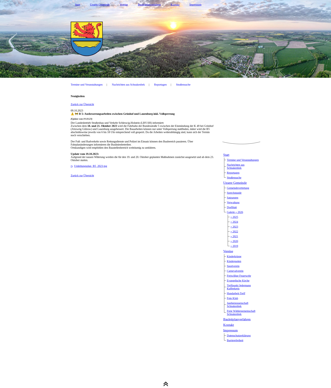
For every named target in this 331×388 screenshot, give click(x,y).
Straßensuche (183, 84)
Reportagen (160, 84)
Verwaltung (233, 202)
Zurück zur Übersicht (82, 104)
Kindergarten (234, 261)
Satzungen (232, 197)
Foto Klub (232, 298)
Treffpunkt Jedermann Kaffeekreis (239, 287)
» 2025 (234, 217)
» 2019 (234, 246)
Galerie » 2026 (235, 212)
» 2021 (234, 236)
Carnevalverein (235, 270)
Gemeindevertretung (238, 187)
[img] (165, 39)
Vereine (124, 4)
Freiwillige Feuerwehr (239, 275)
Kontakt (175, 4)
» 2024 (234, 221)
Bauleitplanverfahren (149, 4)
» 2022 (234, 231)
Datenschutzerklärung (239, 335)
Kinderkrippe (234, 256)
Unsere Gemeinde (100, 4)
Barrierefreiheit (235, 340)
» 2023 (234, 226)
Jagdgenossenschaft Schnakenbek (237, 305)
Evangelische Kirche (238, 280)
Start (77, 4)
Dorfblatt (232, 207)
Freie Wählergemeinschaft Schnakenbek (241, 313)
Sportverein (233, 266)
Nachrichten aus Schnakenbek (128, 84)
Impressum (195, 4)
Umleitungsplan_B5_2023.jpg (90, 166)
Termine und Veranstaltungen (87, 84)
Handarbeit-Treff (236, 293)
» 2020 (234, 241)
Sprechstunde (234, 192)
